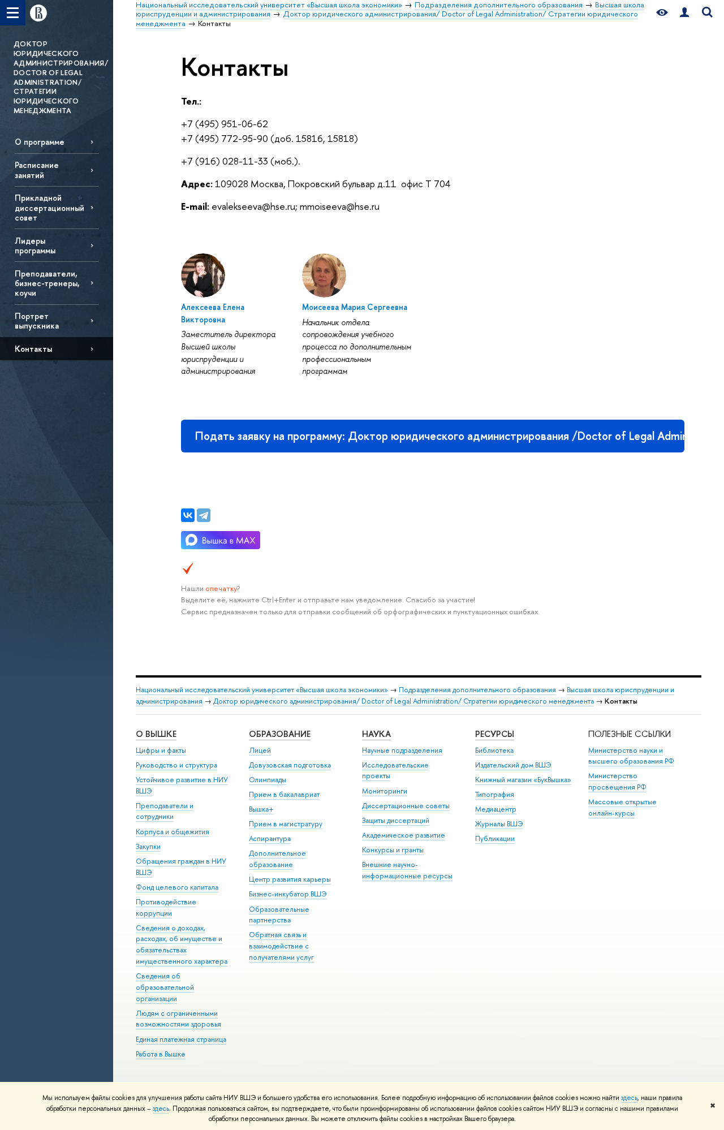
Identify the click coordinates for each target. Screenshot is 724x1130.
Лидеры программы (35, 245)
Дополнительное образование (277, 858)
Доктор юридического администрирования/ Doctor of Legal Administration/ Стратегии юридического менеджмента (403, 701)
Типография (494, 794)
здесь (629, 1097)
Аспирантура (270, 838)
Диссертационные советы (406, 805)
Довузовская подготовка (290, 765)
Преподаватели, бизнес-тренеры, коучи (47, 283)
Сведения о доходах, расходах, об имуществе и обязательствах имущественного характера (181, 944)
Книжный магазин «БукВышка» (523, 779)
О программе (39, 141)
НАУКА (376, 734)
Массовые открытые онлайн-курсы (622, 807)
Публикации (495, 838)
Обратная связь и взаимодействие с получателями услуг (281, 946)
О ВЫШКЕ (156, 734)
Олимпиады (267, 779)
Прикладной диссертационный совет (49, 207)
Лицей (260, 750)
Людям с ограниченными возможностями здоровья (178, 1018)
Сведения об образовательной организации (165, 987)
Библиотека (494, 750)
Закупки (148, 846)
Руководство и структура (176, 765)
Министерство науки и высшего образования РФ (631, 755)
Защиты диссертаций (395, 820)
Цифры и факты (161, 750)
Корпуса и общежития (172, 831)
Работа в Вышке (161, 1054)
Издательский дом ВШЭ (513, 765)
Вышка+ (261, 809)
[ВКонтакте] (188, 515)
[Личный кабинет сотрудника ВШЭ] (684, 12)
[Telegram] (203, 515)
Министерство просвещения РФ (617, 781)
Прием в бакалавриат (284, 794)
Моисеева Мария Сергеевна (354, 306)
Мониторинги (384, 791)
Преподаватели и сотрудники (164, 811)
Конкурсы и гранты (393, 850)
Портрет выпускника (37, 320)
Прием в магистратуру (285, 824)
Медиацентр (495, 809)
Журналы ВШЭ (499, 824)
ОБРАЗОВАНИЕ (280, 734)
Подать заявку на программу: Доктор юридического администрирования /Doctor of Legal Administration (439, 435)
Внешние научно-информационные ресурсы (407, 870)
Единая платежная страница (181, 1039)
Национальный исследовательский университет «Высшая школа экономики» (262, 690)
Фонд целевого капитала (177, 887)
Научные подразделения (402, 750)
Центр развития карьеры (290, 879)
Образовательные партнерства (279, 914)
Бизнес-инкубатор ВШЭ (288, 894)
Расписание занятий (37, 169)
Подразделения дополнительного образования (477, 690)
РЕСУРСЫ (494, 734)
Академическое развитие (403, 835)
